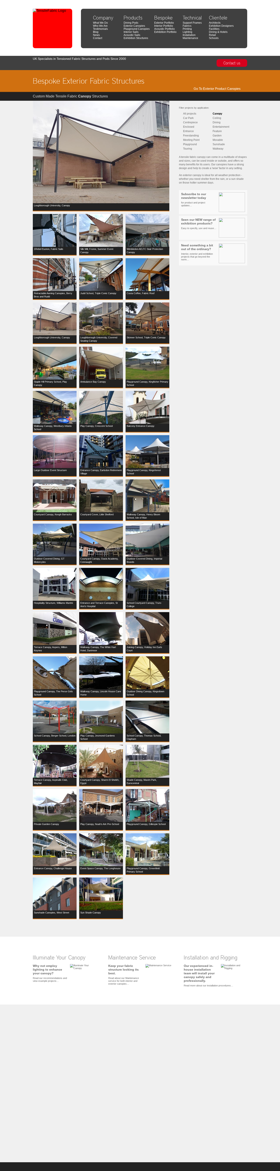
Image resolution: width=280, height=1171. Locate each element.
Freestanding (191, 135)
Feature (217, 131)
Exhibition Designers (221, 25)
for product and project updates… (193, 200)
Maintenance (190, 38)
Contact (97, 38)
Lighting (187, 32)
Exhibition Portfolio (165, 32)
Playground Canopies (137, 28)
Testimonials (100, 28)
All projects (189, 113)
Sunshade (219, 144)
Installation (189, 35)
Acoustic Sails (132, 35)
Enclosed (188, 126)
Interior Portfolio (163, 25)
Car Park (188, 118)
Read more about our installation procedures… (208, 975)
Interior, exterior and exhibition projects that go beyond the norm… (197, 252)
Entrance (188, 131)
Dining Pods (131, 22)
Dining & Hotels (218, 32)
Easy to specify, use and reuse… (198, 224)
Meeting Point (191, 139)
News (96, 35)
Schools (214, 38)
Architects (214, 22)
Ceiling (217, 118)
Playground (190, 144)
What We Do (100, 22)
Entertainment (221, 126)
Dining (216, 122)
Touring (187, 148)
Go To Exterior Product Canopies (217, 88)
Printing (187, 28)
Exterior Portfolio (164, 22)
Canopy (217, 113)
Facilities (214, 28)
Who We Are (100, 25)
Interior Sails (131, 32)
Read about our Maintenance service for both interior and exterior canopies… (123, 974)
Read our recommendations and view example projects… (50, 973)
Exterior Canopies (134, 25)
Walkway (218, 148)
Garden (217, 135)
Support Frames (192, 22)
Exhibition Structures (136, 38)
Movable (218, 139)
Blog (95, 32)
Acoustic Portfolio (164, 28)
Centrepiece (190, 122)
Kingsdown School (237, 1)
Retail (212, 35)
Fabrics (187, 25)
